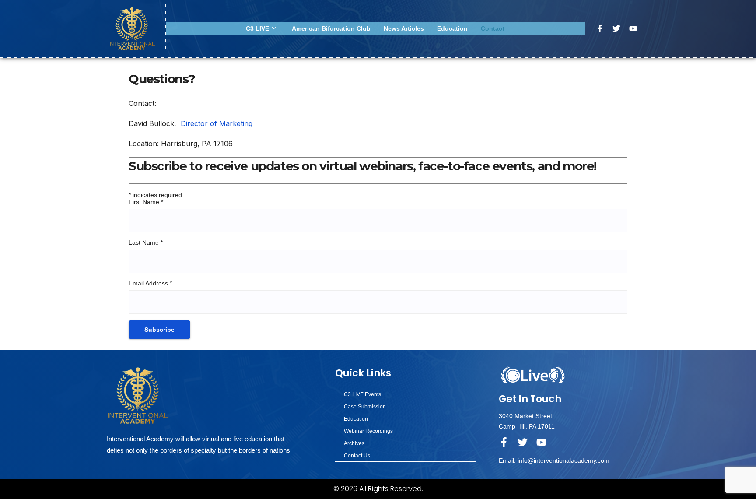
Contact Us (357, 456)
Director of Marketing (216, 123)
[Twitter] (616, 28)
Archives (354, 443)
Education (452, 28)
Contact (492, 28)
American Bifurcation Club (331, 28)
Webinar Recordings (368, 431)
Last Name (146, 242)
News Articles (404, 28)
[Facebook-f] (600, 28)
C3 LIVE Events (362, 394)
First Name (146, 201)
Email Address (150, 283)
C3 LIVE (257, 28)
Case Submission (365, 407)
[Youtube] (633, 28)
